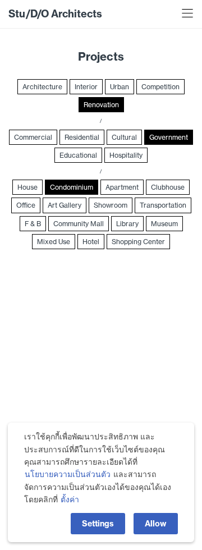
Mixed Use (53, 241)
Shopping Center (138, 241)
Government (168, 137)
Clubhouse (168, 187)
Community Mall (78, 223)
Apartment (122, 187)
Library (127, 223)
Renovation (101, 104)
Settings (98, 524)
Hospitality (126, 155)
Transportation (163, 205)
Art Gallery (64, 205)
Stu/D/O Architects (55, 13)
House (27, 187)
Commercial (33, 137)
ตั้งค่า (70, 499)
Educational (78, 155)
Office (25, 205)
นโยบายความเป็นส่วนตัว (68, 474)
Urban (119, 86)
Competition (160, 86)
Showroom (110, 205)
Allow (156, 524)
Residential (82, 137)
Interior (86, 86)
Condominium (71, 187)
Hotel (90, 241)
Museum (164, 223)
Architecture (42, 86)
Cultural (124, 137)
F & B (33, 223)
